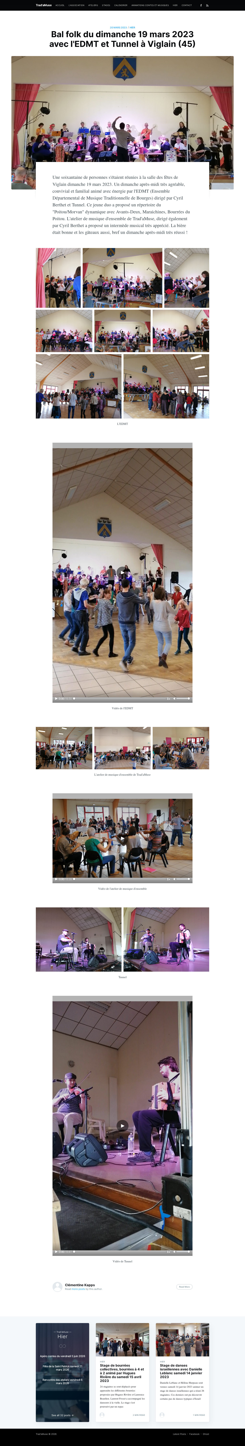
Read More (184, 1287)
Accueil (60, 5)
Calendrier (121, 5)
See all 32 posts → (63, 1415)
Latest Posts (179, 1434)
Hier (175, 5)
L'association (76, 5)
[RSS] (207, 5)
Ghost (206, 1434)
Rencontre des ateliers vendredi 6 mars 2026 (62, 1381)
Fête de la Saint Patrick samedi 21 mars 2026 (62, 1368)
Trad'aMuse (44, 5)
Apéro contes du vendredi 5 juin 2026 (62, 1356)
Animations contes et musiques (150, 5)
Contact (187, 5)
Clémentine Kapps (80, 1285)
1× (168, 698)
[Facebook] (202, 5)
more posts (78, 1289)
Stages (106, 5)
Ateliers (93, 5)
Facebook (194, 1434)
